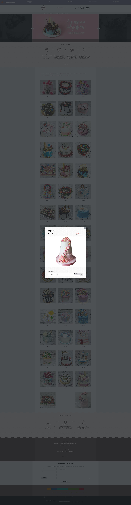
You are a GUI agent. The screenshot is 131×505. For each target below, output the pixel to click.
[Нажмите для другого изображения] (77, 273)
